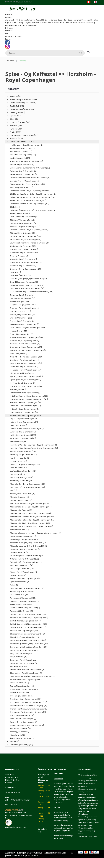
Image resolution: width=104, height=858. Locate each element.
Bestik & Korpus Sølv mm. (24, 20)
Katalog (8, 17)
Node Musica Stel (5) (19, 552)
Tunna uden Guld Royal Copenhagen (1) (27, 725)
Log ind (8, 39)
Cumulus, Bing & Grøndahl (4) (23, 265)
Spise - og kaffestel (18, 141)
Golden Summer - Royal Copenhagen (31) (28, 350)
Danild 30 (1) (15, 272)
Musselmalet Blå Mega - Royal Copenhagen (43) (31, 507)
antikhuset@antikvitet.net (54, 853)
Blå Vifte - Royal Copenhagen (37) (25, 226)
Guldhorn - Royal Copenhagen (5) (25, 360)
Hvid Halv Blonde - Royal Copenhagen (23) (29, 396)
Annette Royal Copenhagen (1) (23, 155)
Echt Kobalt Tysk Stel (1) (20, 301)
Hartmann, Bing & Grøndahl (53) (24, 366)
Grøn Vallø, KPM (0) (18, 353)
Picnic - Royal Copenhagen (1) (23, 572)
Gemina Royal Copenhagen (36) (24, 340)
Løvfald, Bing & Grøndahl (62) (23, 471)
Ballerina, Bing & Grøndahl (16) (23, 171)
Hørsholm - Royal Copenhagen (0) (25, 415)
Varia (15, 25)
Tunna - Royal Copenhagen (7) (24, 722)
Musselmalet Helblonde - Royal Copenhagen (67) (32, 520)
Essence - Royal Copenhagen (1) (24, 324)
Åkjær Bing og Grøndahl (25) (22, 738)
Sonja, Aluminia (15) (18, 656)
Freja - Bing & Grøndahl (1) (21, 334)
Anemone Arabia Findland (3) (23, 148)
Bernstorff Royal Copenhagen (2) (24, 181)
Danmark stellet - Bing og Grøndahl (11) (27, 285)
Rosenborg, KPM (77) (19, 594)
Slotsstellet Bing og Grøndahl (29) (25, 637)
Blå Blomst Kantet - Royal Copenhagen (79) (29, 200)
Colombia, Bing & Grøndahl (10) (24, 252)
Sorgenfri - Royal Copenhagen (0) (25, 660)
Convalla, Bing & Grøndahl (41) (23, 259)
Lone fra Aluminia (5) (19, 467)
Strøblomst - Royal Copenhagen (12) (26, 679)
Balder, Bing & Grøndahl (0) (22, 164)
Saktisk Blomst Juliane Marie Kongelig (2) (28, 627)
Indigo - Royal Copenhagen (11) (24, 422)
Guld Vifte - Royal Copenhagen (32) (26, 357)
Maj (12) (13, 490)
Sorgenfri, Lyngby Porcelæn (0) (24, 663)
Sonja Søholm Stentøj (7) (21, 653)
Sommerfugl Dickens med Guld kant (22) (28, 640)
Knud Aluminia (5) (18, 441)
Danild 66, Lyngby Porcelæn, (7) (24, 282)
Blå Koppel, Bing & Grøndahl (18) (24, 216)
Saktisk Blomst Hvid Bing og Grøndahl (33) (28, 624)
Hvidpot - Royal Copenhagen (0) (24, 409)
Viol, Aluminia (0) (17, 735)
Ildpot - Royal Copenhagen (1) (23, 419)
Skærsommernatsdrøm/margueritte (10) (28, 634)
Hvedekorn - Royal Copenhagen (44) (26, 386)
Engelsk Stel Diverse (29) (21, 318)
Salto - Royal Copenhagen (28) (24, 630)
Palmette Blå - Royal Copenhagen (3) (26, 562)
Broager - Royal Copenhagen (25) (25, 236)
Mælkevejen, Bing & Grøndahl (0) (24, 539)
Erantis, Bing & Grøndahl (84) (22, 321)
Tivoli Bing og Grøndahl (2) (21, 696)
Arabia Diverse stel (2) (20, 158)
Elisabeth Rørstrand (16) (20, 311)
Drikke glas (93, 20)
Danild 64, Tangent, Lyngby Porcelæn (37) (28, 278)
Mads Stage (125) (17, 474)
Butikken (9, 30)
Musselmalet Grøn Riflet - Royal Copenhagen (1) (31, 513)
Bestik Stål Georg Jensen (46, 20)
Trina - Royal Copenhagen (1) (23, 718)
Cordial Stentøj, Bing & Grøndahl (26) (26, 262)
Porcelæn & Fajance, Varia (65, 22)
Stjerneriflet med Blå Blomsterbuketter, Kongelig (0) (32, 676)
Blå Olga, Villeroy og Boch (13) (23, 220)
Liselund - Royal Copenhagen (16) (25, 464)
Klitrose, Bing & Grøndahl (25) (23, 438)
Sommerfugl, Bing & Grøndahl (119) (25, 650)
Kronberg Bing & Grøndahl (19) (23, 454)
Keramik (35, 22)
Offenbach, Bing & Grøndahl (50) (24, 559)
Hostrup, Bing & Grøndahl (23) (23, 383)
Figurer (8, 22)
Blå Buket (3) (15, 207)
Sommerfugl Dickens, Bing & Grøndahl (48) (29, 643)
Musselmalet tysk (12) (19, 529)
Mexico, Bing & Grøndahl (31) (22, 494)
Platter (50, 22)
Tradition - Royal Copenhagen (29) (25, 699)
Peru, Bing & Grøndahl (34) (22, 568)
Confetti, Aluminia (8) (19, 256)
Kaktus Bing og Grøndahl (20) (23, 435)
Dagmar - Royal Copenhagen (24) (25, 269)
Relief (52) (14, 585)
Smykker (81, 22)
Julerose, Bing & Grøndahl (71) (23, 432)
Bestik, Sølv (62, 20)
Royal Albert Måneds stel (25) (23, 598)
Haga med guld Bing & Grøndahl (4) (26, 363)
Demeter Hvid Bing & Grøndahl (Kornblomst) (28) (31, 291)
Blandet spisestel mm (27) (21, 187)
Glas (14, 22)
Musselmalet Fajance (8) (21, 510)
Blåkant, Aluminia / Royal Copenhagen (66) (29, 230)
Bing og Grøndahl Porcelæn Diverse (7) (27, 184)
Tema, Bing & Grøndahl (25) (22, 686)
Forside (8, 14)
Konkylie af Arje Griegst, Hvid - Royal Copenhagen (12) (34, 445)
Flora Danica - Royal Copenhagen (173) (27, 327)
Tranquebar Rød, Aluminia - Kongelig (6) (28, 712)
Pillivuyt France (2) (18, 575)
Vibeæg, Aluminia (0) (19, 731)
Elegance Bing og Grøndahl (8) (23, 305)
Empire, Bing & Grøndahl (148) (23, 314)
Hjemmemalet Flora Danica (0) (23, 373)
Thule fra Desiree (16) (19, 692)
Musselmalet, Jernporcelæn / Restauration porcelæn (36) (35, 533)
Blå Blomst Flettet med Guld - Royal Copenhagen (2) (33, 194)
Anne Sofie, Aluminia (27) (21, 151)
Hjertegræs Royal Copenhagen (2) (25, 379)
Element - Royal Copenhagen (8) (24, 308)
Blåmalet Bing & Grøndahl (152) (23, 233)
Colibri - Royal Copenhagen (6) (24, 249)
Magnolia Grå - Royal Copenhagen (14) (27, 487)
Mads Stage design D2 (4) (21, 477)
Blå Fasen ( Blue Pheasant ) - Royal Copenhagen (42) (33, 210)
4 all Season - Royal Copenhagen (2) (26, 145)
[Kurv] (88, 52)
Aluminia (9, 20)
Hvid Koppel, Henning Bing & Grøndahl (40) (29, 399)
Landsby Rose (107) (18, 461)
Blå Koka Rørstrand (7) (20, 213)
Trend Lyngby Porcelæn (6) (22, 715)
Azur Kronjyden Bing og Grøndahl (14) (26, 161)
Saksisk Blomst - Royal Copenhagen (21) (28, 614)
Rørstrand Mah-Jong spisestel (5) (25, 608)
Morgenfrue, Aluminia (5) (21, 500)
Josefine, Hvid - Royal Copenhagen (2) (27, 428)
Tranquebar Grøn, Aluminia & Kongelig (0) (28, 709)
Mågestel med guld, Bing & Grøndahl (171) (28, 542)
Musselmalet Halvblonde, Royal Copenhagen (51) (32, 516)
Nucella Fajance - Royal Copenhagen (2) (28, 555)
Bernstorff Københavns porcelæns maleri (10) (30, 177)
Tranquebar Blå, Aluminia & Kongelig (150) (28, 702)
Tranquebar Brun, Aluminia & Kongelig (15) (28, 705)
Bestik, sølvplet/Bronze (78, 20)
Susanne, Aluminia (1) (19, 683)
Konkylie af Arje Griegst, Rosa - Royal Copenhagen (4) (34, 448)
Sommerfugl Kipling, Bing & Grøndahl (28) (28, 647)
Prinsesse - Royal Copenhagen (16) (25, 578)
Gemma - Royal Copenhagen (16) (25, 344)
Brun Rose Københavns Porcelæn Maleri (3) (29, 243)
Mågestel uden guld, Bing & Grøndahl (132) (29, 546)
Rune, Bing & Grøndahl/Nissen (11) (24, 601)
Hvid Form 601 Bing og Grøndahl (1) (25, 392)
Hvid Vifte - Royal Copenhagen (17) (25, 405)
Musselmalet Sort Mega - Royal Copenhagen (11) (31, 526)
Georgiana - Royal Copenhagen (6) (26, 347)
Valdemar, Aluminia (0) (20, 728)
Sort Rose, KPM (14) (18, 666)
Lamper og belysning (27, 25)
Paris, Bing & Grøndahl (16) (21, 565)
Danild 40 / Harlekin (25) (20, 275)
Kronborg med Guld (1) (20, 458)
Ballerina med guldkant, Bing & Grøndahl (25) (30, 168)
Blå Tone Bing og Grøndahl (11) (23, 223)
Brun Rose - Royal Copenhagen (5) (25, 239)
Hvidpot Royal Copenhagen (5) (24, 412)
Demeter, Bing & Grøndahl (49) (23, 295)
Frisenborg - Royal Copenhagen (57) (26, 337)
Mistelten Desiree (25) (20, 497)
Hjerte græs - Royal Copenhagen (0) (26, 376)
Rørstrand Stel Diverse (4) (21, 611)
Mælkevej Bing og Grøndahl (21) (24, 536)
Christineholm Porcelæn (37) (23, 246)
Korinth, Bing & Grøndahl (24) (23, 451)
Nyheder (43, 22)
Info (7, 33)
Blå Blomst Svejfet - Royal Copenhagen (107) (29, 203)
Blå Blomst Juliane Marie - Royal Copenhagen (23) (32, 197)
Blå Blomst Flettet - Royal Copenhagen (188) (29, 190)
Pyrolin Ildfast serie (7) (20, 581)
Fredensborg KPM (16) (19, 331)
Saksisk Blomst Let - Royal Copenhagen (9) (29, 617)
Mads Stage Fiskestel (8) (21, 480)
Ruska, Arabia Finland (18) (21, 604)
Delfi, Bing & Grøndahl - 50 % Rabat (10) (27, 288)
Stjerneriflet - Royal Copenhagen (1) (26, 673)
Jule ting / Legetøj (24, 22)
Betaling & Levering (13, 36)
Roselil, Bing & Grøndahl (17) (22, 591)
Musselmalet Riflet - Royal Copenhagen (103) (30, 523)
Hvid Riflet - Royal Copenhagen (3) (25, 402)
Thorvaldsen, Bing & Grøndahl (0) (24, 689)
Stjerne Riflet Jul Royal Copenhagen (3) (27, 669)
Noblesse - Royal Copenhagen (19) (25, 549)
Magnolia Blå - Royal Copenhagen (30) (27, 484)
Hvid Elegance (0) (18, 389)
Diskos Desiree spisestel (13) (22, 298)
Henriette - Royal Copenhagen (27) (25, 370)
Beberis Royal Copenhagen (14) (24, 174)
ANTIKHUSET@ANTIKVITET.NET (17, 800)
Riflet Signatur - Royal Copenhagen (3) (27, 588)
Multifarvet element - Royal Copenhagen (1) (29, 503)
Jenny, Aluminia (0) (18, 425)
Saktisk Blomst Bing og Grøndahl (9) (25, 621)
